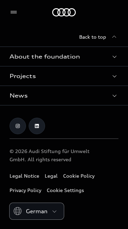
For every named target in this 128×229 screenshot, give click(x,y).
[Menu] (15, 12)
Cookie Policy (79, 176)
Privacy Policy (25, 190)
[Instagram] (18, 126)
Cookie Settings (65, 190)
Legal (51, 176)
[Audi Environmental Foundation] (64, 12)
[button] (64, 56)
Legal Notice (24, 176)
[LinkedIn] (37, 126)
